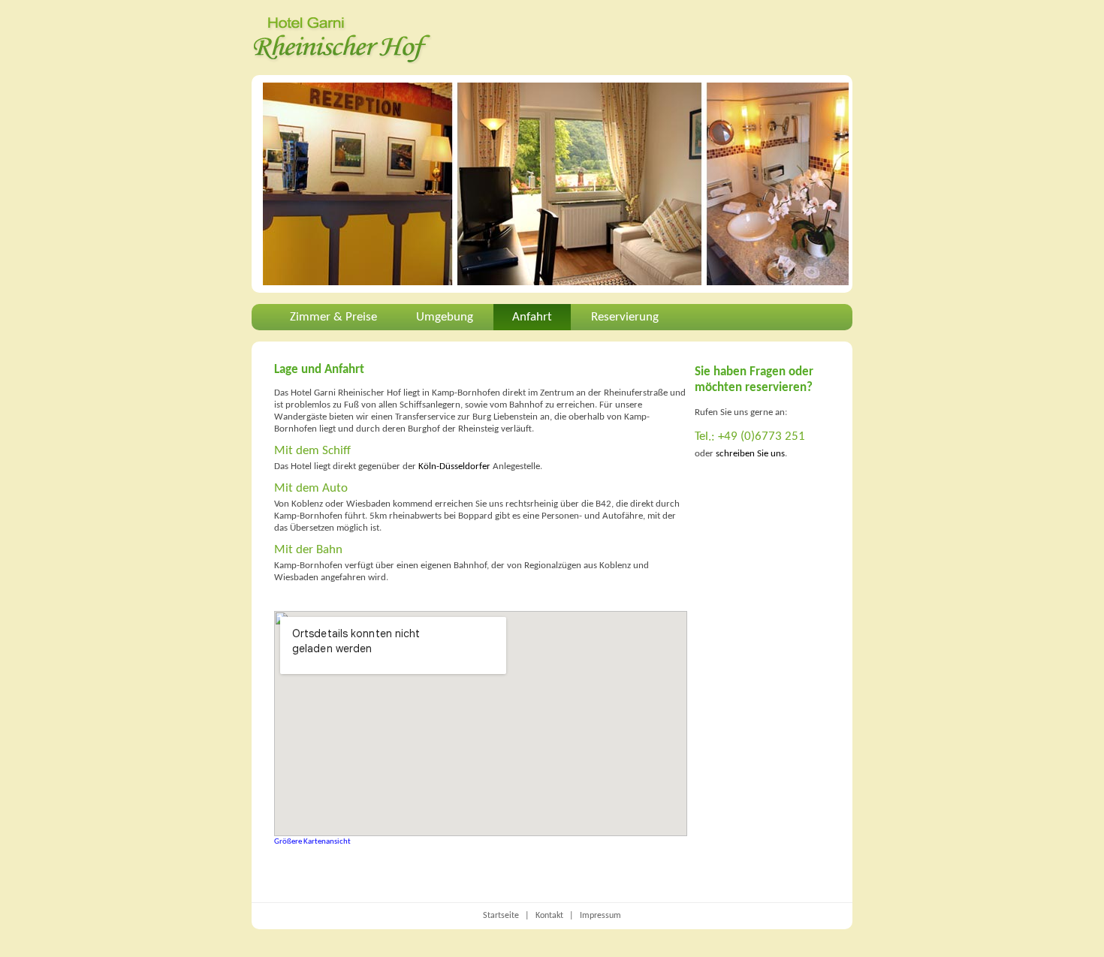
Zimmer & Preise (333, 317)
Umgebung (444, 317)
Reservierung (625, 317)
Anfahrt (532, 317)
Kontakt (549, 915)
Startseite (501, 915)
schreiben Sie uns (750, 454)
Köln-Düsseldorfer (454, 466)
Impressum (600, 915)
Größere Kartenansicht (312, 842)
